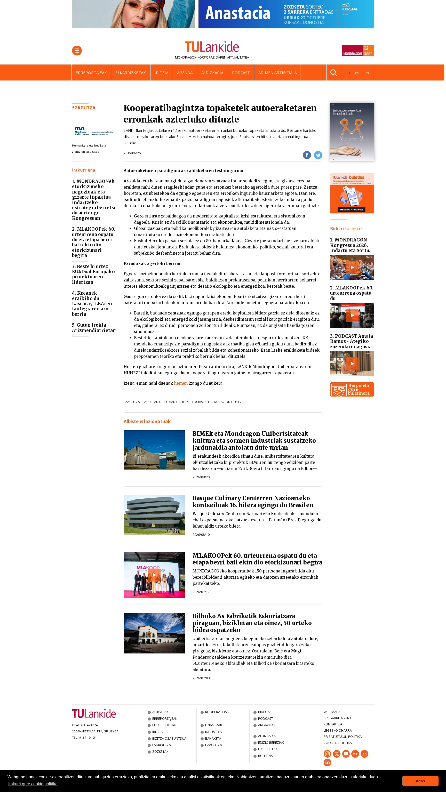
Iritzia (161, 72)
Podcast (241, 72)
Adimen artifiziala (277, 72)
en (366, 72)
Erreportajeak (91, 72)
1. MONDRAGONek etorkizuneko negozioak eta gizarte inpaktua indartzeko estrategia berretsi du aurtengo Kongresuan (94, 200)
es (357, 72)
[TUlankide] (212, 47)
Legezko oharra (338, 730)
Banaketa (213, 738)
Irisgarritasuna (338, 718)
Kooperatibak (217, 711)
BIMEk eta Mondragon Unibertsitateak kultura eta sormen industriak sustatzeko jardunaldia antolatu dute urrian (254, 440)
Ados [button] (420, 781)
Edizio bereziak (271, 742)
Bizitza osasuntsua (169, 738)
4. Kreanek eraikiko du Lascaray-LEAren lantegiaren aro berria (92, 303)
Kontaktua (333, 724)
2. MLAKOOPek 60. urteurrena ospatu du (351, 293)
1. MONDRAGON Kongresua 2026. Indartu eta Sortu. (350, 245)
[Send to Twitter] (318, 154)
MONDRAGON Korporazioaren (200, 57)
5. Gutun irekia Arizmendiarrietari (94, 327)
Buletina (265, 755)
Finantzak (213, 725)
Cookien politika (338, 742)
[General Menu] (77, 50)
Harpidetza (267, 749)
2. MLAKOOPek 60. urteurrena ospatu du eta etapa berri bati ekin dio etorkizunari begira (93, 242)
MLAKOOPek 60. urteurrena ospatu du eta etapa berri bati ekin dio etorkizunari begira (257, 559)
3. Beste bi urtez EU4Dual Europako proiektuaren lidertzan (93, 274)
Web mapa (332, 711)
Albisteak (160, 711)
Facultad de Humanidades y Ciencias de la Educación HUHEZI (193, 402)
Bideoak (265, 711)
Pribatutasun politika (343, 736)
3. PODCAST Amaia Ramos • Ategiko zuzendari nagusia (351, 341)
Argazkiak (266, 725)
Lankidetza (161, 744)
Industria (213, 731)
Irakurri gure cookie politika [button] (33, 784)
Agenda (185, 72)
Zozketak (160, 751)
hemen (181, 383)
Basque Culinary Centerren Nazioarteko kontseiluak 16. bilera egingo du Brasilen (253, 502)
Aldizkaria (212, 72)
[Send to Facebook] (307, 154)
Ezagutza (83, 108)
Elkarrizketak (130, 72)
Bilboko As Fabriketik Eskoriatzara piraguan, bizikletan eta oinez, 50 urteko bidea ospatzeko (252, 623)
